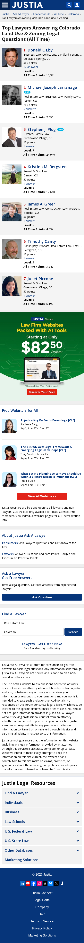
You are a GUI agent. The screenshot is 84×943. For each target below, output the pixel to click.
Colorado (73, 14)
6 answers (29, 109)
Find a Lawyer (14, 614)
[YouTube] (28, 883)
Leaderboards (41, 14)
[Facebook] (33, 883)
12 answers (30, 67)
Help (42, 914)
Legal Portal (42, 900)
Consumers (10, 543)
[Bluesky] (50, 883)
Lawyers (8, 554)
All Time (59, 14)
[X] (56, 883)
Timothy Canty (42, 241)
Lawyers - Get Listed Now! (42, 644)
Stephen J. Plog (42, 129)
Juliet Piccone (40, 278)
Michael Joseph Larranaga (52, 87)
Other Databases (19, 850)
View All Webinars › (42, 496)
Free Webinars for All (20, 410)
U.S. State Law (17, 840)
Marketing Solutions (21, 859)
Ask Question (42, 597)
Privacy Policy (42, 928)
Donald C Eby (40, 50)
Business (12, 812)
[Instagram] (39, 883)
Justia (5, 14)
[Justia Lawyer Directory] (62, 883)
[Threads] (45, 883)
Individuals (14, 802)
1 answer (29, 146)
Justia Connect (42, 893)
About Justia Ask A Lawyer (24, 535)
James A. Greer (41, 204)
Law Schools (15, 821)
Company (42, 907)
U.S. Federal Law (18, 831)
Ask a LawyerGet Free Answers (17, 575)
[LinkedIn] (22, 883)
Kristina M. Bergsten (47, 166)
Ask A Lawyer (21, 14)
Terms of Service (42, 921)
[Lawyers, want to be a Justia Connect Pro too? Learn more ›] (26, 92)
